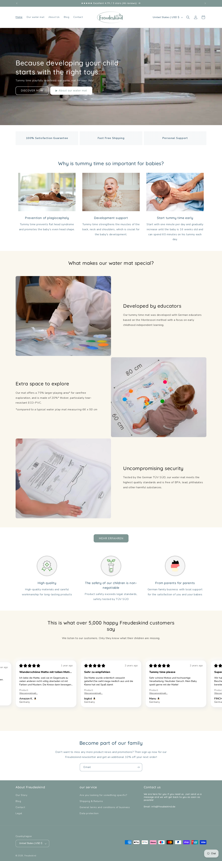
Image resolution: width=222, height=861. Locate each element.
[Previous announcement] (17, 3)
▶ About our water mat (71, 90)
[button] (188, 17)
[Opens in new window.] (29, 698)
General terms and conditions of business (105, 807)
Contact (20, 807)
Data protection (89, 813)
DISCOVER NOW (32, 90)
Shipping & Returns (91, 801)
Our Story (21, 795)
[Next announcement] (205, 3)
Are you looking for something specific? (103, 795)
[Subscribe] (138, 767)
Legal (19, 813)
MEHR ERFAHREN (111, 538)
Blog (18, 801)
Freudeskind (30, 856)
